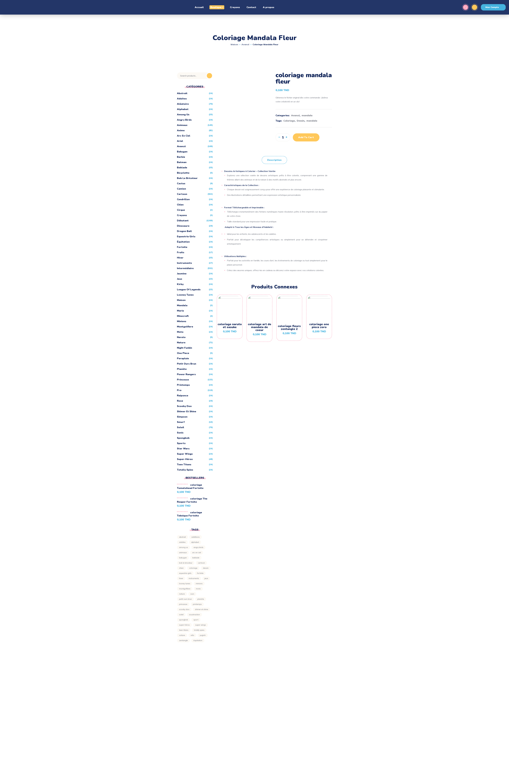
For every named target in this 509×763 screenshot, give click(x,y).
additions (195, 537)
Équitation (183, 241)
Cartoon (182, 194)
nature (182, 594)
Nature (181, 342)
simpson (182, 416)
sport (196, 620)
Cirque (181, 210)
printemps (183, 385)
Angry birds (184, 119)
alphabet (182, 109)
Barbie (181, 157)
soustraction (194, 614)
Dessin (300, 120)
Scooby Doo (184, 406)
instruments (184, 263)
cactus (181, 183)
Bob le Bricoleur (187, 178)
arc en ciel (183, 135)
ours (192, 594)
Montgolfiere (185, 326)
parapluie (183, 358)
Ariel (180, 141)
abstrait (182, 537)
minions (181, 321)
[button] (493, 7)
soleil (181, 614)
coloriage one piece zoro (319, 325)
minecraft (183, 316)
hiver (180, 257)
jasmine (182, 273)
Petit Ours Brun (186, 363)
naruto (181, 337)
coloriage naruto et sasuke (230, 325)
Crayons (182, 215)
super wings (185, 453)
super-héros (185, 459)
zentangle (183, 640)
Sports (181, 443)
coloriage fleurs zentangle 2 (289, 327)
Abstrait (182, 93)
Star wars (183, 448)
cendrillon (183, 199)
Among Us (183, 114)
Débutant (183, 220)
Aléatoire (183, 104)
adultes (182, 98)
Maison (234, 44)
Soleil (180, 427)
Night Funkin (184, 347)
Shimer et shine (186, 411)
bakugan (182, 151)
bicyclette (183, 172)
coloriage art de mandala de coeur (259, 327)
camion (181, 188)
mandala (307, 115)
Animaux (182, 125)
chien (180, 204)
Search (209, 75)
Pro (179, 390)
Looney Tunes (185, 294)
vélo (192, 635)
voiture (182, 635)
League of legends (189, 289)
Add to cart (306, 137)
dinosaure (183, 225)
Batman (182, 162)
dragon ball (184, 231)
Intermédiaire (185, 268)
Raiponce (182, 395)
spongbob (183, 438)
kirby (180, 284)
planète (182, 369)
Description (274, 160)
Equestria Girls (186, 236)
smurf (181, 422)
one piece (183, 353)
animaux (183, 552)
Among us (183, 547)
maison (181, 300)
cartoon (201, 563)
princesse (183, 379)
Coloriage (289, 120)
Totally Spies (185, 469)
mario (180, 310)
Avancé (245, 44)
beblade (182, 167)
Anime (181, 130)
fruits (180, 252)
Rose (180, 400)
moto (180, 332)
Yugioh (203, 635)
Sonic (180, 432)
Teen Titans (184, 464)
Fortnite (182, 247)
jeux (179, 278)
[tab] (274, 160)
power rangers (186, 374)
